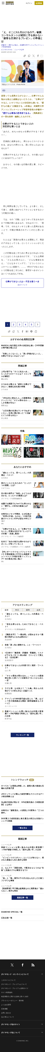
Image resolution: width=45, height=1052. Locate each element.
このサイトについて (8, 980)
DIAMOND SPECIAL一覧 (11, 912)
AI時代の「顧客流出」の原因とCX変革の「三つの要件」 (22, 811)
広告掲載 (4, 1009)
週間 (28, 610)
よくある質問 (6, 1004)
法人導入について (7, 1017)
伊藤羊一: (22, 46)
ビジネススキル (6, 49)
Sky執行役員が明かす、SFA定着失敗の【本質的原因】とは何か (22, 803)
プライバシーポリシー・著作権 (12, 1000)
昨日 (17, 610)
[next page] (37, 324)
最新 (6, 610)
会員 (38, 610)
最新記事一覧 (22, 897)
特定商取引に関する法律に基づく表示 (14, 996)
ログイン (29, 3)
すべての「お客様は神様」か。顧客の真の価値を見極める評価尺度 (22, 786)
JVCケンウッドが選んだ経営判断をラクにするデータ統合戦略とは (22, 795)
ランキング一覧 (22, 735)
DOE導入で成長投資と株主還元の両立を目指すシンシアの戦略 (22, 819)
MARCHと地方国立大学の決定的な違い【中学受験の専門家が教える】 (22, 346)
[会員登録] (39, 3)
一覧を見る (22, 827)
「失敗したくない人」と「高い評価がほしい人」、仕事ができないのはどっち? (22, 354)
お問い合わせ (6, 1013)
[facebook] (22, 965)
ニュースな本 (19, 49)
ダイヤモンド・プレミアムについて (14, 984)
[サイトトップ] (10, 3)
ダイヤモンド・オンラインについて (15, 974)
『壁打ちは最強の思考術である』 (16, 113)
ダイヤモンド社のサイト (10, 1024)
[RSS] (33, 965)
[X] (12, 965)
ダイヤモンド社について (10, 1032)
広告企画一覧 (6, 917)
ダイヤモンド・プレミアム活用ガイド (14, 988)
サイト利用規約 (6, 992)
